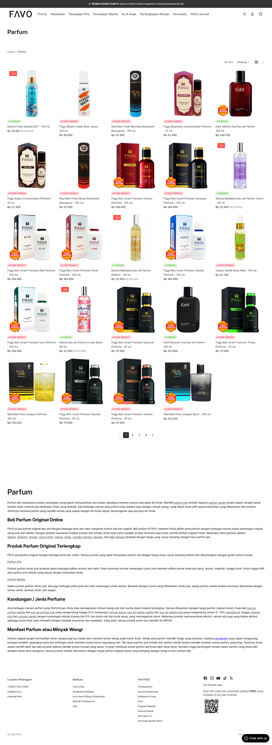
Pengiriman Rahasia (83, 691)
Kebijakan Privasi (147, 696)
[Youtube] (218, 678)
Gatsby (11, 537)
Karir (140, 701)
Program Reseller (147, 706)
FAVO (18, 734)
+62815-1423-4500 (17, 686)
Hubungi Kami (14, 696)
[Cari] (245, 14)
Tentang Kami (145, 686)
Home (10, 51)
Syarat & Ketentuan (148, 691)
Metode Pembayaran (84, 701)
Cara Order (79, 686)
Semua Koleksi (145, 711)
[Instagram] (212, 678)
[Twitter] (231, 678)
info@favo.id (14, 691)
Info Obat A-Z (145, 715)
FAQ (75, 706)
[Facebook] (205, 678)
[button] (243, 62)
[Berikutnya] (152, 435)
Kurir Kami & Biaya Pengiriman (89, 696)
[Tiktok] (225, 678)
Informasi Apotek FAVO (150, 720)
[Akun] (252, 14)
